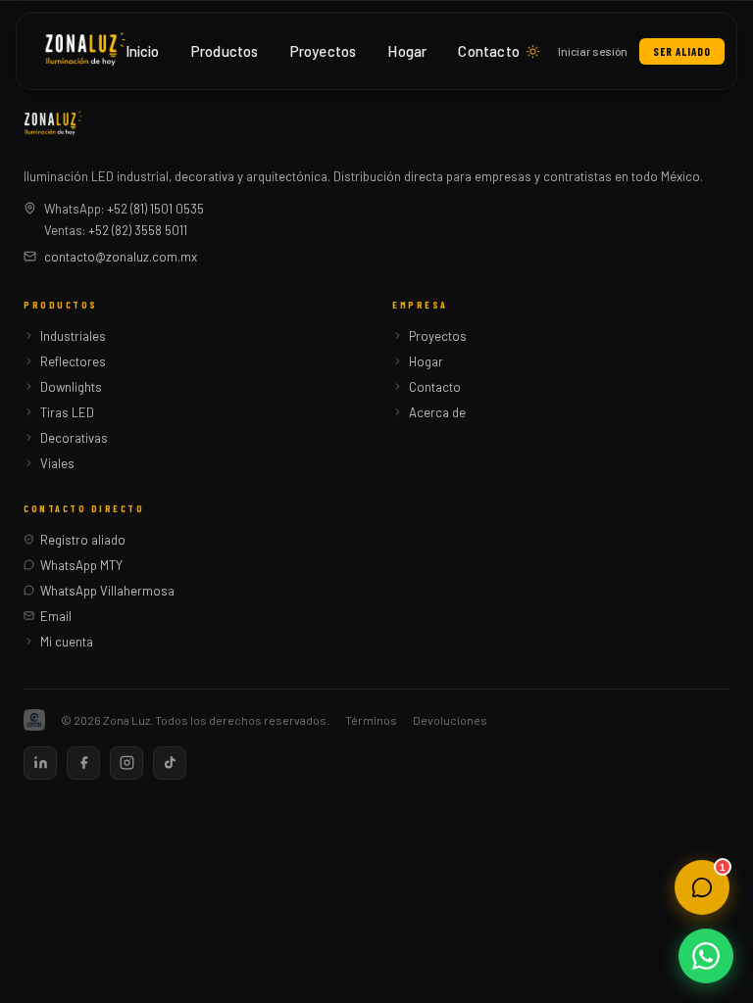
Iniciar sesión (593, 51)
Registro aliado (83, 540)
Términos (371, 720)
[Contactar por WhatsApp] (705, 956)
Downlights (71, 387)
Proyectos (323, 51)
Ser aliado (682, 51)
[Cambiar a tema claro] (533, 51)
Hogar (407, 51)
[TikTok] (169, 763)
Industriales (73, 336)
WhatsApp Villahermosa (107, 590)
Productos (225, 51)
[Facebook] (83, 763)
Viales (57, 463)
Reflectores (73, 361)
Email (56, 616)
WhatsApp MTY (81, 565)
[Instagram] (126, 763)
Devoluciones (450, 720)
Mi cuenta (66, 641)
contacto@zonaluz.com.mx (120, 256)
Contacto (489, 51)
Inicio (143, 51)
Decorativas (74, 438)
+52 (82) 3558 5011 (137, 230)
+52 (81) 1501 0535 (155, 208)
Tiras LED (67, 412)
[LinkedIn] (40, 763)
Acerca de (437, 412)
